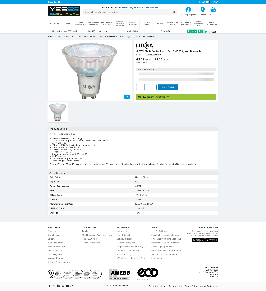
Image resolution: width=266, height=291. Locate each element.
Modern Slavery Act (126, 243)
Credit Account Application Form (97, 235)
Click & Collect (123, 235)
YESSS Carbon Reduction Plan (131, 258)
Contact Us (122, 231)
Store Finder (53, 235)
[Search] (174, 12)
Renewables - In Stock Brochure (166, 250)
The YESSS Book (159, 231)
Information (123, 227)
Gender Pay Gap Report (128, 250)
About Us (52, 231)
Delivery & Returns (125, 239)
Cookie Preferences (209, 286)
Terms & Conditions (91, 243)
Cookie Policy (191, 286)
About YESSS (54, 227)
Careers (51, 239)
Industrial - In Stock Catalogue (165, 235)
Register (192, 15)
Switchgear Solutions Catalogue (166, 239)
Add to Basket (168, 87)
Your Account (89, 227)
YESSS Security (55, 250)
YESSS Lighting (55, 254)
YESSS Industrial (55, 243)
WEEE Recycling (124, 254)
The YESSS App (89, 239)
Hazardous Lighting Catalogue (165, 243)
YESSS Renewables (56, 247)
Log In (85, 231)
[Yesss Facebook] (50, 286)
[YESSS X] (63, 286)
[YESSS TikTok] (72, 286)
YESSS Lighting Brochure (162, 247)
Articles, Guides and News (59, 262)
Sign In (184, 15)
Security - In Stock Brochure (164, 254)
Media (154, 227)
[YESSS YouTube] (67, 286)
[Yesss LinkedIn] (59, 286)
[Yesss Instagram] (54, 286)
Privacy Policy (175, 286)
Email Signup (157, 258)
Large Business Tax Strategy (130, 247)
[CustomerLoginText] (188, 9)
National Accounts (56, 258)
